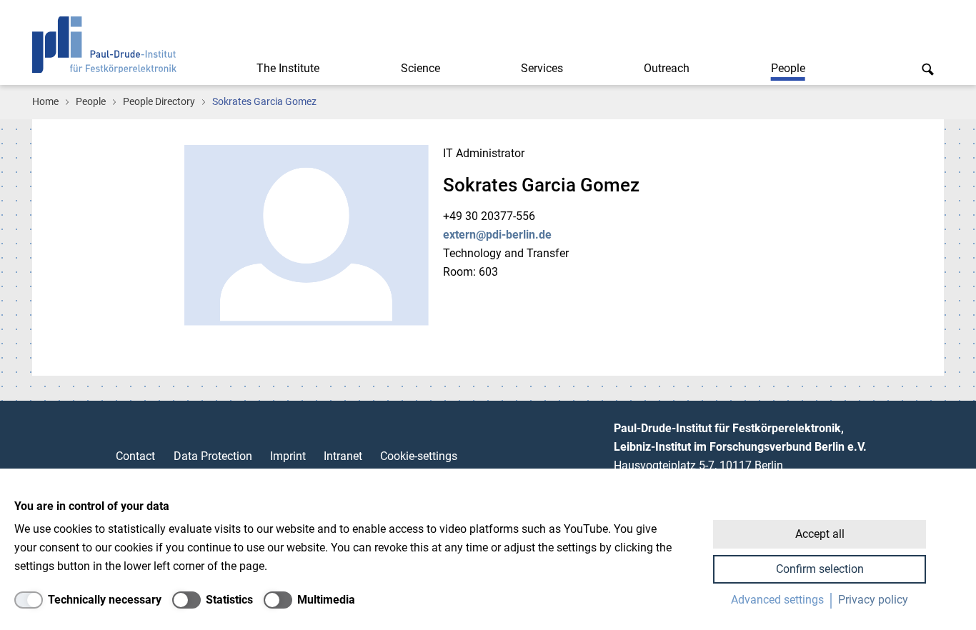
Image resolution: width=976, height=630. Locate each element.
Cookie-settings (418, 456)
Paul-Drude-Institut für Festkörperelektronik (104, 44)
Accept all (820, 534)
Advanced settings (777, 599)
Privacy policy (873, 599)
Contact (135, 456)
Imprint (288, 456)
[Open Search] (928, 69)
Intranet (343, 456)
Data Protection (213, 456)
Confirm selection (820, 569)
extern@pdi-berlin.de (497, 234)
